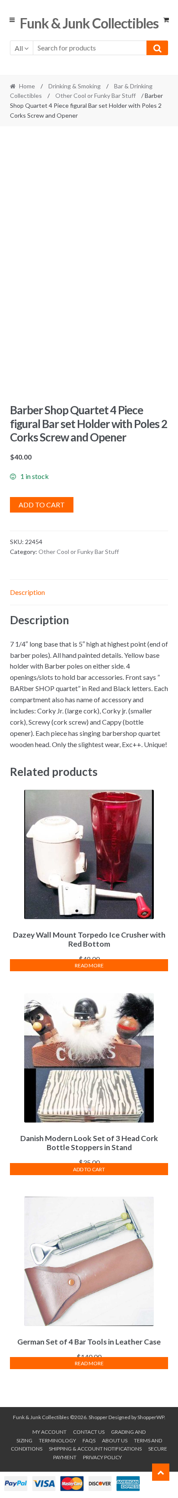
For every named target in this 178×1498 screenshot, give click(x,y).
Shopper (98, 1417)
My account (49, 1432)
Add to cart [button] (89, 1169)
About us (114, 1440)
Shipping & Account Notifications (95, 1448)
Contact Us (89, 1432)
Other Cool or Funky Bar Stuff (95, 95)
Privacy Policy (102, 1457)
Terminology (57, 1440)
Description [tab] (27, 592)
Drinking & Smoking (74, 86)
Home (27, 86)
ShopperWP (150, 1417)
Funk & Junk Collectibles (89, 23)
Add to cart (42, 504)
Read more (89, 965)
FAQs (89, 1440)
